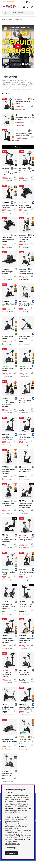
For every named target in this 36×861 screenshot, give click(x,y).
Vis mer (4, 93)
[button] (18, 2)
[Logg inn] (24, 7)
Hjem (3, 19)
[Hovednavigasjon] (4, 7)
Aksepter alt (11, 853)
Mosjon (10, 19)
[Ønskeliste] (28, 7)
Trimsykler (18, 19)
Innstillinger (11, 848)
